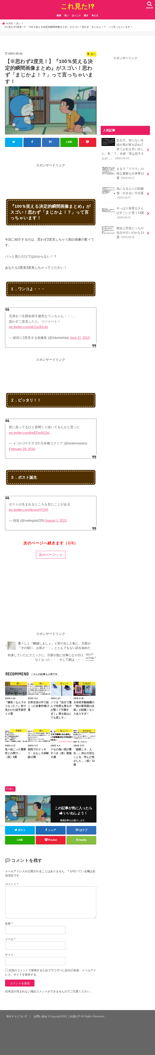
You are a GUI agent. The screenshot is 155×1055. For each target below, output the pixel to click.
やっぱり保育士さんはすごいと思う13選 (130, 213)
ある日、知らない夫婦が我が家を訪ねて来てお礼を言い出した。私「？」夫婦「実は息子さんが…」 (123, 149)
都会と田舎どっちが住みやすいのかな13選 (130, 233)
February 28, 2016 (22, 449)
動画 (59, 15)
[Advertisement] (78, 177)
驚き (86, 15)
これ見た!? (77, 6)
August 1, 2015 (56, 520)
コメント (11, 884)
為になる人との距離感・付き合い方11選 (130, 193)
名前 (9, 923)
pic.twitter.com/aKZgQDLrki (28, 327)
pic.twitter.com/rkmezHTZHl (28, 509)
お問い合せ (40, 1016)
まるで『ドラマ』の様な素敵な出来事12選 (130, 173)
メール (10, 939)
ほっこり (76, 15)
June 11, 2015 (80, 337)
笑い (66, 15)
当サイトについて (16, 1016)
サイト (9, 954)
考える (95, 15)
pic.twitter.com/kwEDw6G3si (29, 432)
